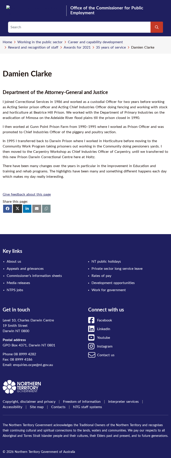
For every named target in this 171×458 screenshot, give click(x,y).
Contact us (105, 355)
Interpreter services (123, 401)
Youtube (103, 337)
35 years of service (111, 47)
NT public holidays (106, 261)
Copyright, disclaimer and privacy (29, 401)
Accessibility (12, 407)
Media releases (18, 283)
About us (14, 261)
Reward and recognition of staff (33, 47)
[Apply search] (157, 27)
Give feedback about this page (27, 194)
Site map (37, 407)
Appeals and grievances (25, 268)
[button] (46, 209)
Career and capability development (95, 42)
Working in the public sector (40, 42)
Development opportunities (113, 283)
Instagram (104, 346)
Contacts (58, 407)
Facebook (104, 320)
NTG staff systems (87, 407)
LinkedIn (103, 329)
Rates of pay (101, 276)
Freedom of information (82, 401)
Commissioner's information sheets (34, 276)
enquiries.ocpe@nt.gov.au (33, 365)
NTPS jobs (15, 290)
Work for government (109, 290)
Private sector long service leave (117, 268)
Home (7, 42)
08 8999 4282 (25, 354)
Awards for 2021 (77, 47)
